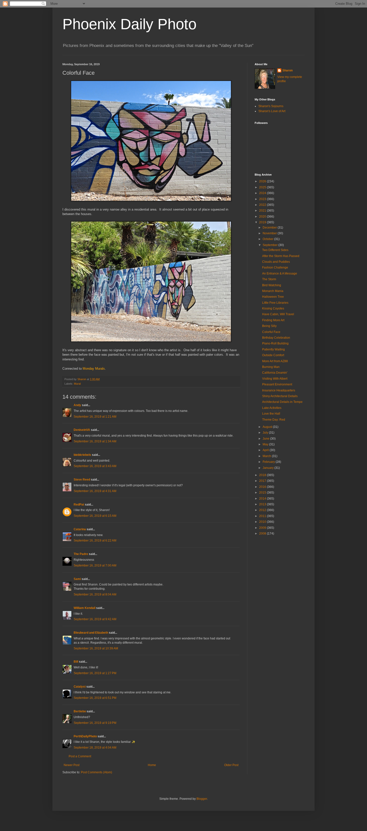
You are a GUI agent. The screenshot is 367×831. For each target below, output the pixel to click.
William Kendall (84, 608)
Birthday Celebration (276, 337)
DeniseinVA (82, 430)
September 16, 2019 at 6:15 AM (95, 516)
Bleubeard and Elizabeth (91, 632)
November (270, 233)
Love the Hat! (271, 413)
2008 (263, 533)
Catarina (80, 529)
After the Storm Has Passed (280, 256)
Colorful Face (271, 332)
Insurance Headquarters (278, 390)
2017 (263, 481)
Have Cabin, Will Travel (278, 314)
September (270, 245)
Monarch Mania (272, 291)
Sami (77, 579)
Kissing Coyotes (273, 308)
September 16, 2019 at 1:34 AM (95, 441)
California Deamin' (274, 372)
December (270, 227)
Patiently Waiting (273, 349)
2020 (263, 216)
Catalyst (80, 686)
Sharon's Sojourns (270, 106)
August (268, 427)
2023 (263, 199)
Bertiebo (80, 711)
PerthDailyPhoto (85, 736)
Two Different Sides (275, 250)
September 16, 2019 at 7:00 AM (95, 565)
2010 (263, 522)
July (266, 432)
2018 (263, 475)
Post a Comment (80, 756)
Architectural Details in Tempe (282, 402)
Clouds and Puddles (276, 262)
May (266, 444)
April (266, 450)
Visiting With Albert (274, 378)
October (268, 239)
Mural (77, 383)
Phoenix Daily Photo (129, 24)
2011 (263, 516)
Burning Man (271, 367)
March (267, 456)
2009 (263, 528)
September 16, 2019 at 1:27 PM (95, 673)
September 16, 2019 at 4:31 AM (95, 491)
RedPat (79, 504)
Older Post (231, 765)
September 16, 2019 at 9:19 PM (95, 723)
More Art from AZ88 (275, 361)
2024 (263, 193)
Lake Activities (271, 408)
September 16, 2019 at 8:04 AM (95, 594)
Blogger (201, 799)
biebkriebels (82, 455)
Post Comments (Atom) (96, 772)
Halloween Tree (273, 296)
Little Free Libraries (275, 302)
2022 (263, 205)
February (269, 462)
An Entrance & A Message (279, 273)
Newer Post (71, 765)
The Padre (81, 554)
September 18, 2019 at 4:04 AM (95, 747)
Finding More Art (273, 320)
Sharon (287, 70)
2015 (263, 492)
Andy (77, 405)
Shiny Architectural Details (280, 396)
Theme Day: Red (273, 419)
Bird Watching (271, 285)
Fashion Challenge (275, 267)
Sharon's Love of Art (271, 111)
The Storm (269, 279)
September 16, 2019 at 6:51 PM (95, 698)
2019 (263, 222)
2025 (263, 187)
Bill (76, 661)
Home (152, 765)
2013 (263, 504)
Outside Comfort (273, 355)
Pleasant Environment (277, 384)
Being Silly (269, 326)
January (268, 468)
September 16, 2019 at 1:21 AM (95, 416)
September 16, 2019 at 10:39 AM (96, 648)
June (266, 438)
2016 (263, 487)
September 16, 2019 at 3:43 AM (95, 466)
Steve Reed (82, 479)
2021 (263, 210)
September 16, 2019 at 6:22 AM (95, 540)
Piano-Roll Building (275, 343)
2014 (263, 498)
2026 (263, 181)
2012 (263, 510)
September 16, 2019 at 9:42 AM (95, 619)
